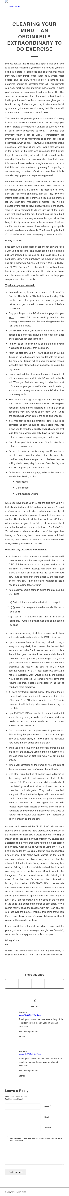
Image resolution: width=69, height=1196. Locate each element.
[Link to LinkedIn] (47, 1191)
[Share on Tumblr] (41, 983)
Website (47, 1127)
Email (47, 1116)
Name (47, 1106)
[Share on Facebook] (8, 983)
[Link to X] (56, 1191)
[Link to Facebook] (51, 1191)
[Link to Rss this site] (61, 1191)
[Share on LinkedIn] (34, 983)
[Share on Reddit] (54, 983)
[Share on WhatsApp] (21, 983)
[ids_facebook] (28, 6)
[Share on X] (15, 983)
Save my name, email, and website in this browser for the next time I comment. (36, 1139)
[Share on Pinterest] (28, 983)
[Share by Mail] (60, 983)
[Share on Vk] (47, 983)
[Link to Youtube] (42, 1191)
